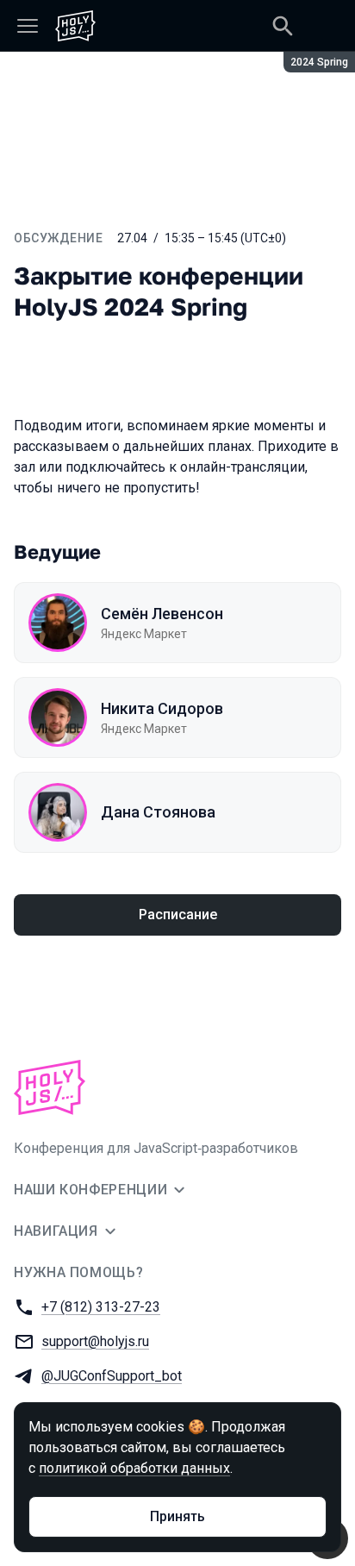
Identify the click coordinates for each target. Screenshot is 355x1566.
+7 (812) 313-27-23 (100, 1307)
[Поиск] (282, 26)
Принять (177, 1516)
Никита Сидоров (162, 708)
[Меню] (27, 26)
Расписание (178, 914)
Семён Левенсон (162, 613)
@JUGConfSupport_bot (111, 1376)
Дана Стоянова (158, 812)
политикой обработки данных (134, 1468)
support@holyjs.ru (95, 1341)
